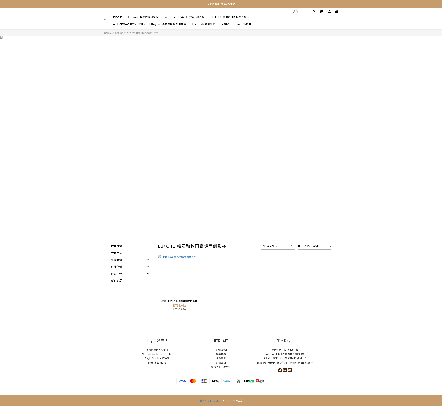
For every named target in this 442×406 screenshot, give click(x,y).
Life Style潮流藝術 (203, 24)
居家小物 (116, 274)
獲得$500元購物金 (221, 367)
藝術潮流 (118, 32)
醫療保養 (116, 267)
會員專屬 (221, 358)
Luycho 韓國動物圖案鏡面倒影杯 (141, 32)
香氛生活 (116, 253)
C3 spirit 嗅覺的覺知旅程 (143, 17)
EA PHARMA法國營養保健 (127, 24)
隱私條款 (204, 400)
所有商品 (116, 280)
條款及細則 (215, 400)
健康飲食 (116, 246)
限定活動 (117, 17)
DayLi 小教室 (243, 24)
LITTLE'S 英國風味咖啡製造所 (228, 17)
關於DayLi (221, 349)
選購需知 (221, 362)
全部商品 (108, 32)
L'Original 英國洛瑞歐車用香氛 (167, 24)
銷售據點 (221, 354)
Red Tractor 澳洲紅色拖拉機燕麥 (184, 17)
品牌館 (225, 24)
